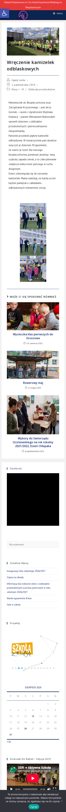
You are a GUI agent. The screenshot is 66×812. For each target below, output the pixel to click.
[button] (12, 668)
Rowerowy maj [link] (33, 383)
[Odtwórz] (11, 789)
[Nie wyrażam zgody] (61, 801)
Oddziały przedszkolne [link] (41, 89)
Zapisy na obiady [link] (15, 577)
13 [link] (33, 716)
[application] (33, 778)
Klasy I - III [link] (18, 89)
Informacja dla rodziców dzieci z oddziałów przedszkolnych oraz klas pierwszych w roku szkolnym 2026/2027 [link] (28, 588)
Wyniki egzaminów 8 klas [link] (19, 598)
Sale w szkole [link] (14, 604)
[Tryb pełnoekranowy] (54, 789)
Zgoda (33, 806)
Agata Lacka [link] (18, 80)
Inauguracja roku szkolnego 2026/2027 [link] (26, 571)
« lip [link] (9, 741)
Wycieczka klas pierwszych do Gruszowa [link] (33, 336)
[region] (33, 649)
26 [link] (25, 728)
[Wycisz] (49, 789)
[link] (4, 13)
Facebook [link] (16, 468)
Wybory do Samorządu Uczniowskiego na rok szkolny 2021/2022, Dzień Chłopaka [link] (33, 442)
